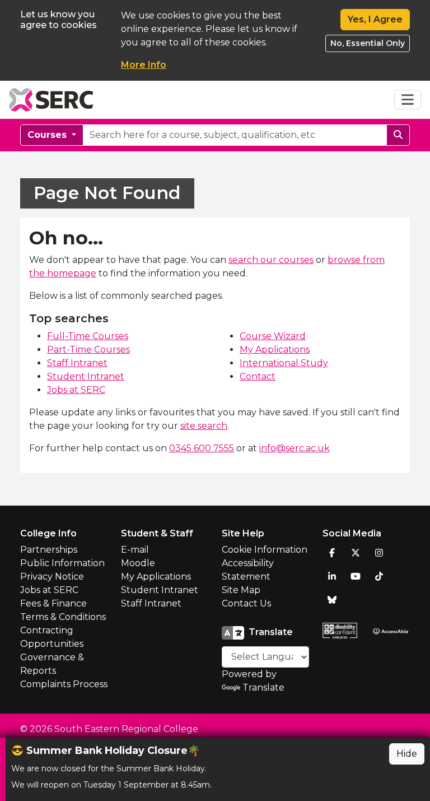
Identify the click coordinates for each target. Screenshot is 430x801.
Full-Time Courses (87, 336)
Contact (257, 376)
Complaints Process (64, 684)
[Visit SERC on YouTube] (355, 576)
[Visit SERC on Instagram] (379, 552)
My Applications (275, 349)
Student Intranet (85, 376)
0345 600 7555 (201, 448)
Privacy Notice (52, 576)
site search (203, 425)
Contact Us (246, 603)
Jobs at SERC (76, 390)
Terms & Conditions (63, 617)
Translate (263, 687)
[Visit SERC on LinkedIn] (332, 576)
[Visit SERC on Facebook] (332, 552)
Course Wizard (273, 336)
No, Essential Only (367, 43)
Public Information (62, 563)
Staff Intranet (77, 363)
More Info (143, 64)
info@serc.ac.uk (294, 448)
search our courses (271, 259)
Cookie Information (264, 549)
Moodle (138, 563)
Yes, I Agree (375, 19)
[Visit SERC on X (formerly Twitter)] (355, 552)
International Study (284, 363)
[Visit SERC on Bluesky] (332, 599)
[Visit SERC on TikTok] (379, 576)
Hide (406, 753)
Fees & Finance (53, 603)
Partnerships (48, 549)
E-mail (135, 549)
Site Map (241, 590)
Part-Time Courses (88, 349)
